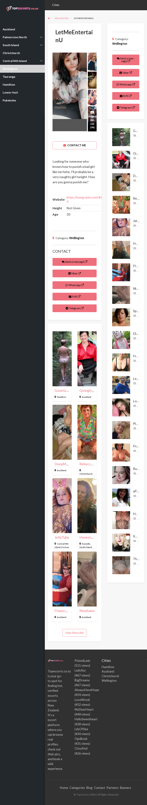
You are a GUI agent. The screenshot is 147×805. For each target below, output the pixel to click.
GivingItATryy (90, 390)
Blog (89, 788)
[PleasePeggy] (121, 430)
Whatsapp (74, 285)
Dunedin (86, 543)
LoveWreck (82, 700)
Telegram (74, 308)
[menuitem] (55, 5)
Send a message (75, 261)
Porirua (65, 547)
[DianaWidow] (121, 340)
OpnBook (81, 739)
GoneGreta (63, 390)
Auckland (86, 397)
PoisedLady (82, 660)
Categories (77, 788)
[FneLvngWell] (121, 452)
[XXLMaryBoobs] (121, 542)
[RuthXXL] (121, 475)
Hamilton (61, 397)
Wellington (76, 238)
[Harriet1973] (121, 520)
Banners (125, 788)
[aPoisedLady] (121, 497)
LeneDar (139, 379)
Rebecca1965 (89, 464)
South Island (85, 547)
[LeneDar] (121, 385)
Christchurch (86, 473)
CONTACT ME (76, 145)
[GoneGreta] (121, 137)
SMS (74, 296)
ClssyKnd (81, 748)
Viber (74, 273)
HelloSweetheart (86, 719)
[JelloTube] (121, 227)
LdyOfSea (81, 729)
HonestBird (88, 537)
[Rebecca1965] (121, 204)
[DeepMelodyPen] (121, 182)
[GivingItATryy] (121, 159)
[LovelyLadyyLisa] (121, 407)
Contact (99, 788)
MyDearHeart (84, 709)
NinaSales (87, 611)
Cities (55, 4)
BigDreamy (82, 680)
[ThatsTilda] (121, 565)
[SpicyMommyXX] (121, 317)
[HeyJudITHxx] (121, 362)
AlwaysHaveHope (87, 690)
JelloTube (61, 537)
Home (64, 788)
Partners (112, 788)
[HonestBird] (121, 249)
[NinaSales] (121, 295)
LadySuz (80, 670)
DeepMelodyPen (67, 464)
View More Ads (74, 632)
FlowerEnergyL (66, 611)
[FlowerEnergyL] (121, 272)
